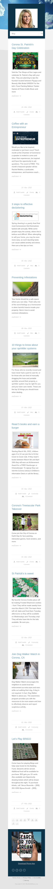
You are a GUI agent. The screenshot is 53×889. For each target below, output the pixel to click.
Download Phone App (26, 863)
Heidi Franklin (20, 112)
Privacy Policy (27, 877)
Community (34, 493)
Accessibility (37, 877)
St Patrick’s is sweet (23, 573)
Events (32, 112)
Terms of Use (16, 877)
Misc (31, 265)
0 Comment (29, 496)
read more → (16, 96)
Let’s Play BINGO (21, 738)
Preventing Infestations (24, 277)
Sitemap (26, 880)
